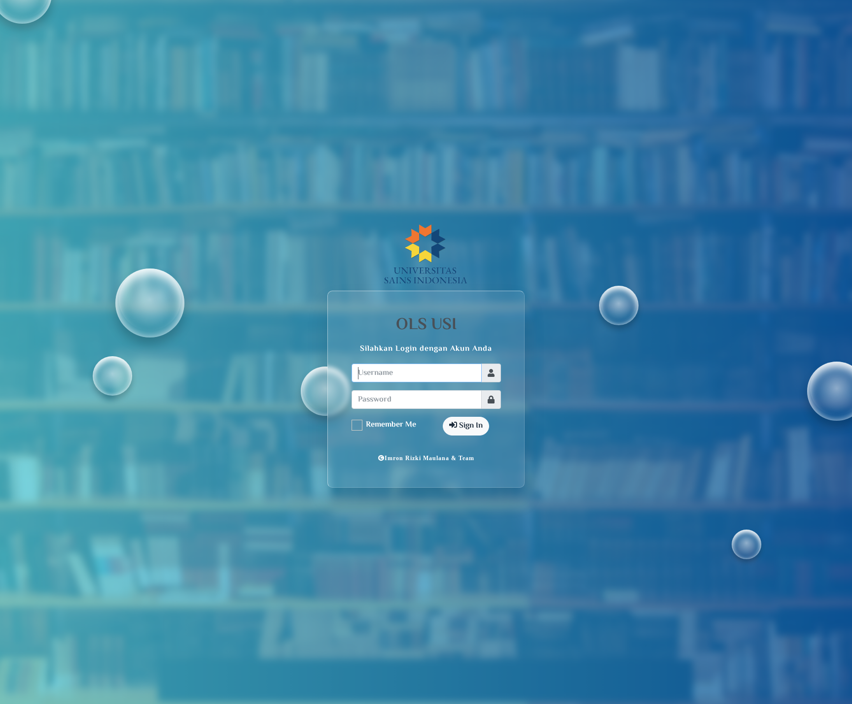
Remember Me (391, 425)
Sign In (470, 426)
